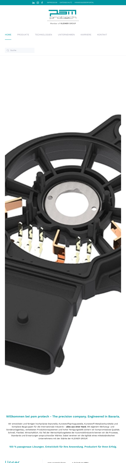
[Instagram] (38, 2)
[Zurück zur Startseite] (63, 17)
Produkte (23, 34)
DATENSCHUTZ (66, 2)
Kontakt (102, 34)
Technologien (43, 34)
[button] (11, 232)
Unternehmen (66, 34)
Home (8, 34)
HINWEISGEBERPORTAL (84, 2)
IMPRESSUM (52, 2)
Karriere (86, 34)
